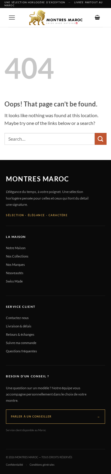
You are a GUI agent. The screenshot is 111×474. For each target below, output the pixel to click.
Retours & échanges (20, 334)
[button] (11, 17)
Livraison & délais (18, 326)
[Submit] (101, 139)
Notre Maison (15, 248)
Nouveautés (14, 273)
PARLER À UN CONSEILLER (55, 416)
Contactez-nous (17, 318)
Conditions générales (42, 464)
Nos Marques (15, 264)
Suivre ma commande (21, 343)
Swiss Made (14, 281)
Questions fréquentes (21, 351)
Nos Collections (17, 256)
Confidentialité (14, 464)
